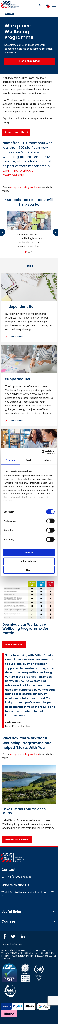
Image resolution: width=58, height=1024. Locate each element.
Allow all (29, 552)
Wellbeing (9, 13)
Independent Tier (20, 306)
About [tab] (47, 460)
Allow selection (29, 561)
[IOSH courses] (39, 972)
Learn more (16, 336)
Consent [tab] (10, 460)
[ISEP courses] (10, 990)
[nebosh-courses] (25, 972)
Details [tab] (29, 460)
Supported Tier (18, 379)
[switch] (50, 521)
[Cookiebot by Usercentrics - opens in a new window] (42, 452)
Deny (29, 570)
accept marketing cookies (24, 187)
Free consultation (29, 61)
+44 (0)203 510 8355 (19, 876)
